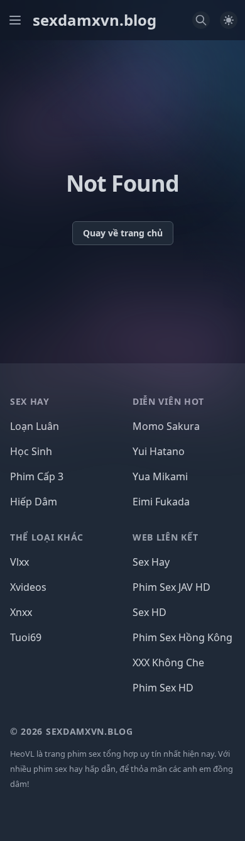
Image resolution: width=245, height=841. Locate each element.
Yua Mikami (160, 476)
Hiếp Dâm (33, 501)
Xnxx (21, 612)
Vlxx (19, 562)
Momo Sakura (166, 426)
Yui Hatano (159, 451)
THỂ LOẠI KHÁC (47, 537)
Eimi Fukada (161, 501)
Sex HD (149, 612)
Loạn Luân (34, 426)
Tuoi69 (25, 637)
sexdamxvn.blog (94, 20)
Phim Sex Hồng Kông (182, 637)
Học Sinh (31, 451)
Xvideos (28, 587)
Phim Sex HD (163, 688)
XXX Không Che (168, 662)
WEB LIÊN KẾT (165, 537)
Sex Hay (151, 562)
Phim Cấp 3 (36, 476)
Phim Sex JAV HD (171, 587)
